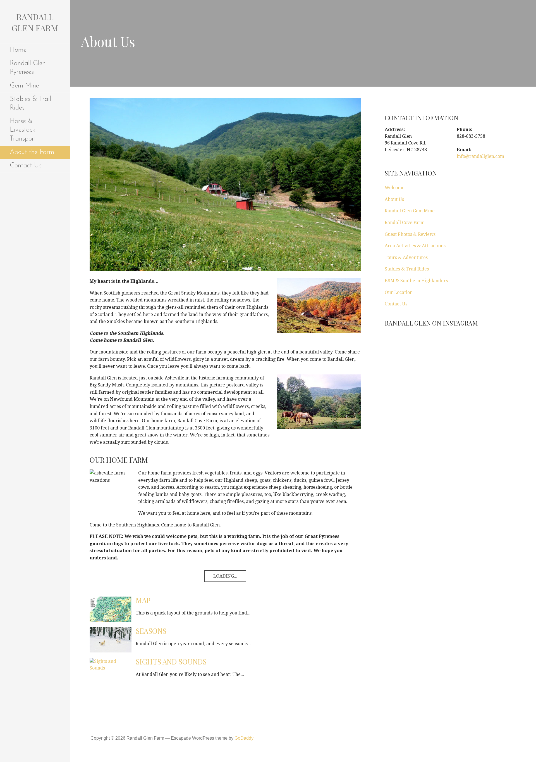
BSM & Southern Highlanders (416, 280)
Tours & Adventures (406, 257)
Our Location (399, 292)
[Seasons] (110, 639)
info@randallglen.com (480, 156)
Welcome (395, 187)
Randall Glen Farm (34, 22)
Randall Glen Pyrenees (28, 67)
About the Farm (32, 152)
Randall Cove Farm (405, 222)
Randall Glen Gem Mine (410, 210)
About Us (394, 199)
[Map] (110, 608)
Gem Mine (24, 85)
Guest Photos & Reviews (410, 234)
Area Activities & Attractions (415, 245)
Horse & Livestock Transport (23, 130)
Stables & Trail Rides (30, 103)
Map (143, 600)
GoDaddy (243, 738)
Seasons (151, 631)
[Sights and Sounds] (110, 664)
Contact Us (26, 165)
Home (18, 50)
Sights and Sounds (171, 661)
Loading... (225, 576)
